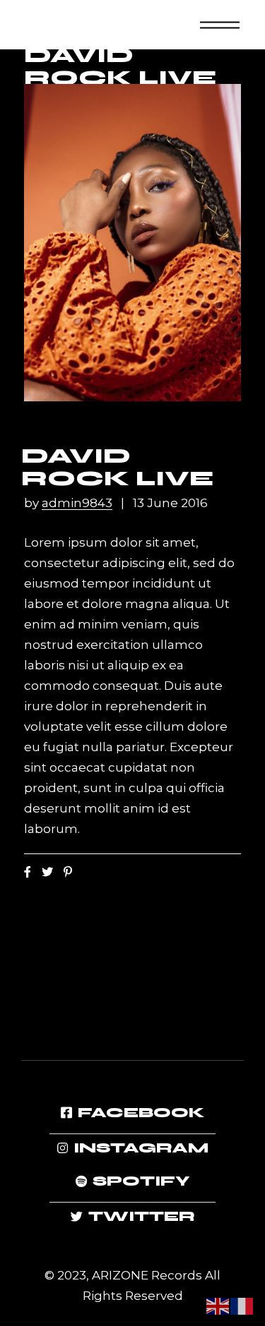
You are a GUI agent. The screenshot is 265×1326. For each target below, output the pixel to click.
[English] (218, 1305)
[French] (242, 1305)
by (68, 503)
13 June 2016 (170, 503)
